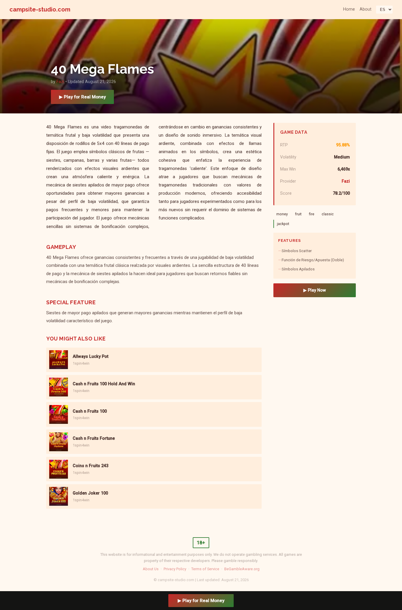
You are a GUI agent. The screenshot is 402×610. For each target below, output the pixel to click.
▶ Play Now (314, 290)
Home (349, 9)
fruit (298, 214)
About (365, 9)
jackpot (283, 223)
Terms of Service (205, 569)
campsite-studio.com (39, 9)
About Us (151, 569)
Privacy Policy (175, 569)
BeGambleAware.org (242, 569)
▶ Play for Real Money (82, 97)
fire (311, 214)
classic (328, 214)
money (282, 214)
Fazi (60, 81)
